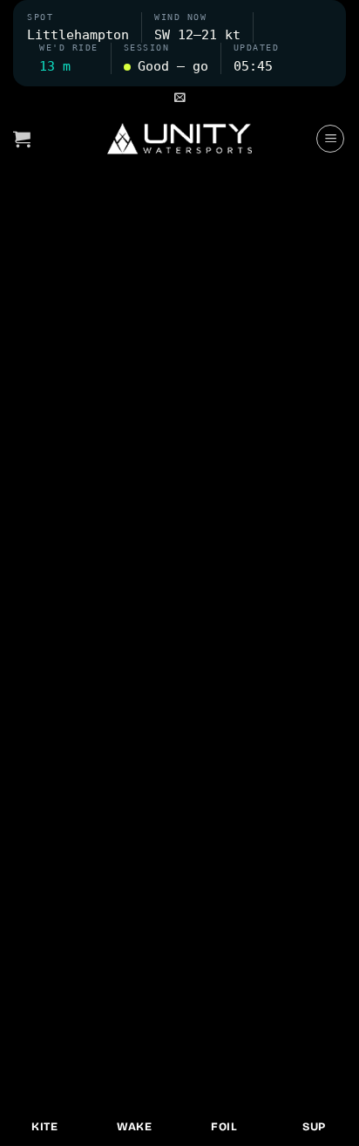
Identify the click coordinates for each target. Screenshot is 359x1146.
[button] (179, 97)
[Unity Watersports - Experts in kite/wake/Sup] (179, 138)
